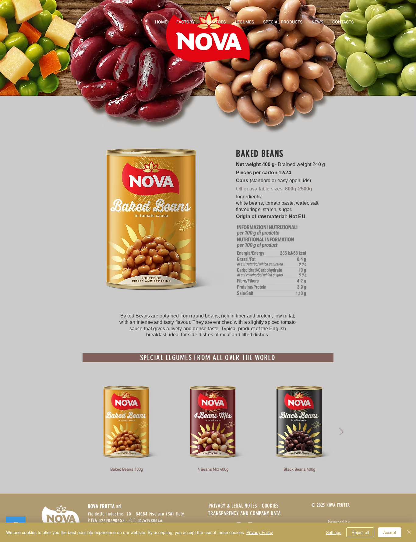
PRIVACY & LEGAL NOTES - (235, 505)
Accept (389, 532)
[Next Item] (341, 432)
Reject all (360, 532)
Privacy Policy (259, 532)
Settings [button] (333, 532)
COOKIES (270, 505)
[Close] (408, 532)
